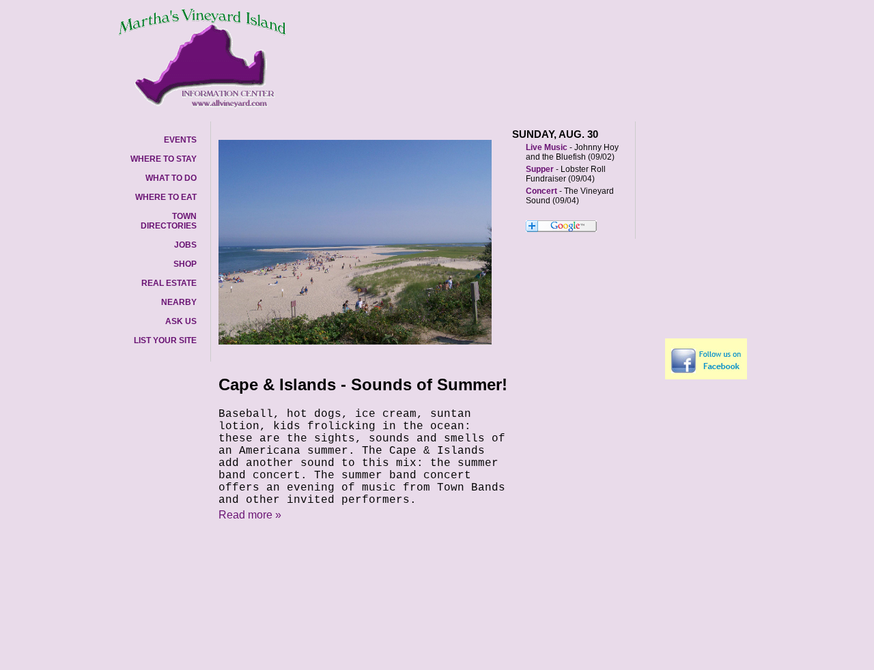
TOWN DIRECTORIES (169, 221)
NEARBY (179, 302)
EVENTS (180, 140)
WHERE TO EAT (166, 197)
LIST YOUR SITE (165, 340)
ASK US (181, 321)
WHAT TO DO (171, 178)
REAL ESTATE (169, 283)
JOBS (185, 245)
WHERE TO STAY (163, 159)
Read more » (249, 515)
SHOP (185, 264)
